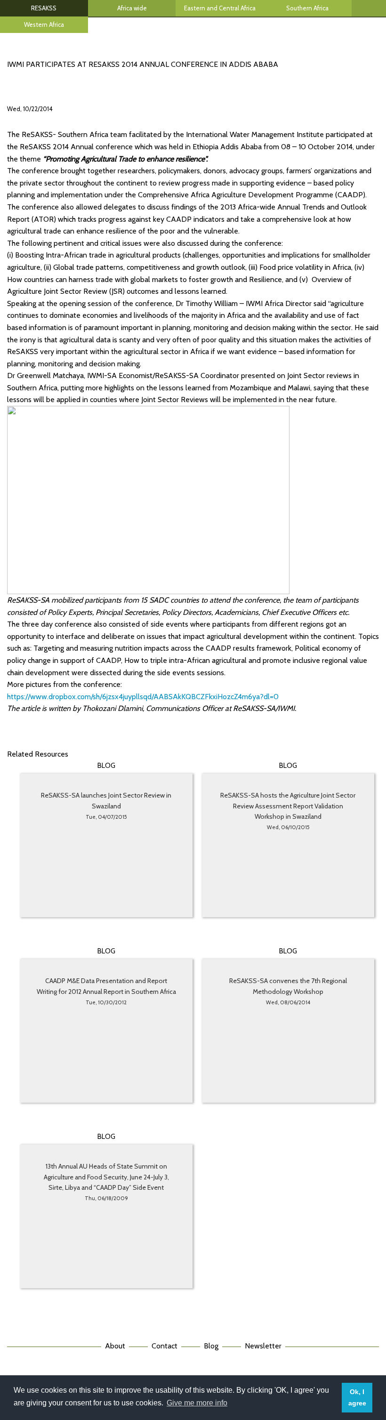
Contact (164, 1345)
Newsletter (263, 1345)
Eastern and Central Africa (220, 8)
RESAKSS (43, 8)
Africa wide (132, 8)
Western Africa (44, 24)
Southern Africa (307, 8)
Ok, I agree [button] (357, 1397)
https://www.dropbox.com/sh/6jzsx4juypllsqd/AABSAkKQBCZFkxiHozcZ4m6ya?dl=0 (143, 696)
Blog (211, 1345)
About (115, 1345)
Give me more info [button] (197, 1403)
